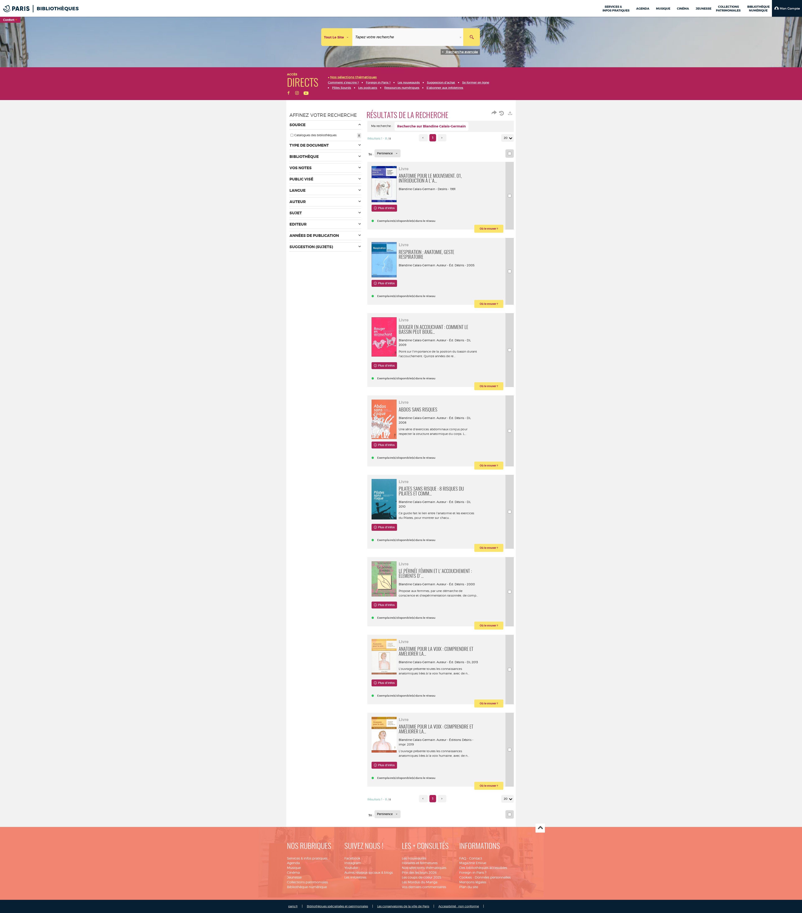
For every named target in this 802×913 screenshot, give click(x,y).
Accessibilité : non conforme (458, 906)
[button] (787, 8)
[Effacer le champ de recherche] (460, 37)
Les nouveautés (414, 858)
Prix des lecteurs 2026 (419, 873)
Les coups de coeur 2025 (421, 877)
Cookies (465, 877)
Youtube (351, 868)
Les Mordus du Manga (419, 882)
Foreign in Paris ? (472, 873)
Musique (294, 868)
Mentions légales (472, 882)
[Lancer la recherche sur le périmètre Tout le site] (471, 37)
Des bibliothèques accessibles (483, 868)
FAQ (462, 858)
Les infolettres (355, 877)
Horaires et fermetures (420, 863)
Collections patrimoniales (307, 882)
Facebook (352, 858)
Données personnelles (493, 877)
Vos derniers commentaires (424, 887)
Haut (540, 828)
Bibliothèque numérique (307, 887)
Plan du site (468, 887)
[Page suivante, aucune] (442, 137)
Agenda (293, 863)
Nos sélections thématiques (424, 868)
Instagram (352, 863)
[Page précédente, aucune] (423, 137)
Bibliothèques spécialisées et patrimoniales (337, 906)
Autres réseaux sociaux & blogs (368, 873)
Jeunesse (294, 877)
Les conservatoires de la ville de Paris (403, 906)
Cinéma (293, 873)
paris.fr (293, 906)
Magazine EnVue (472, 863)
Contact (475, 858)
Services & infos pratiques (307, 858)
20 (506, 138)
